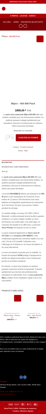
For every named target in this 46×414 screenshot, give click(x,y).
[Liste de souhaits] (38, 8)
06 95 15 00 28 (5, 391)
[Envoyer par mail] (24, 155)
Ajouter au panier (28, 138)
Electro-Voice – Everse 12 (12, 316)
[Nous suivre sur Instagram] (25, 377)
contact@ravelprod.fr (7, 394)
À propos (14, 16)
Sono (16, 22)
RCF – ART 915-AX (34, 315)
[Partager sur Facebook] (22, 155)
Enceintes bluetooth (32, 22)
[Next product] (20, 26)
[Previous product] (25, 26)
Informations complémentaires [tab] (15, 167)
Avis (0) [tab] (4, 171)
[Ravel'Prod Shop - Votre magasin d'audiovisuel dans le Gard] (22, 9)
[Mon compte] (34, 8)
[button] (3, 9)
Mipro (26, 151)
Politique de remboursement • (30, 408)
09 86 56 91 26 (17, 391)
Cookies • (16, 411)
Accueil (7, 22)
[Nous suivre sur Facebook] (21, 377)
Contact (32, 16)
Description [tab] (7, 162)
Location (23, 16)
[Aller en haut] (40, 410)
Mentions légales (26, 411)
